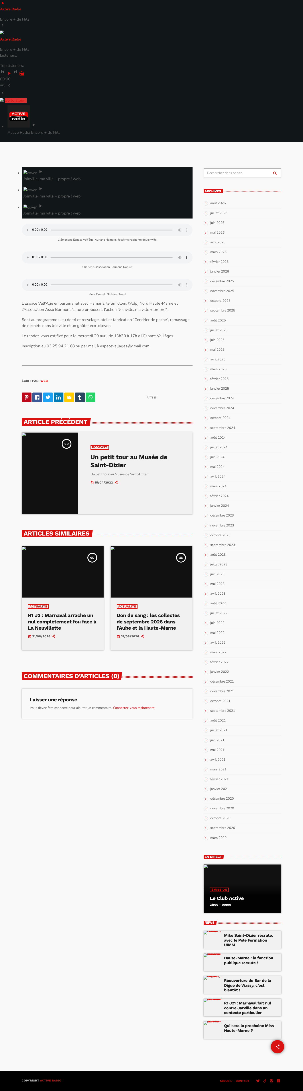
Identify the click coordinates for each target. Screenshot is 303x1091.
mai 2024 (217, 467)
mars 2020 (218, 838)
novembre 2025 (222, 291)
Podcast (99, 447)
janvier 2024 (219, 506)
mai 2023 (217, 584)
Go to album (16, 100)
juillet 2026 (218, 213)
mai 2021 (217, 750)
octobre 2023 (220, 535)
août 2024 (218, 437)
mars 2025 (218, 369)
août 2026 (218, 203)
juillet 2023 (218, 564)
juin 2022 (217, 623)
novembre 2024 (222, 408)
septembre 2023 (222, 545)
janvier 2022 (219, 672)
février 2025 (219, 379)
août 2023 (218, 555)
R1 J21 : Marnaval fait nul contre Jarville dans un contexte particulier (247, 1008)
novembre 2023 (222, 525)
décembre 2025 (222, 281)
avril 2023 (218, 594)
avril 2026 (218, 242)
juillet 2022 (218, 613)
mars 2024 (218, 486)
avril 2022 (218, 642)
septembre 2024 (222, 428)
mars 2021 (218, 769)
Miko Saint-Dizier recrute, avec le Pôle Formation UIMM (248, 940)
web (44, 381)
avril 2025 (218, 359)
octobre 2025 (220, 301)
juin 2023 (217, 574)
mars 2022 (218, 652)
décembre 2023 (222, 515)
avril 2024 (218, 476)
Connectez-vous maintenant (133, 708)
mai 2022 (217, 633)
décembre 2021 (222, 681)
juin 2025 (217, 340)
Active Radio (50, 1080)
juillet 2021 (218, 730)
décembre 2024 (222, 398)
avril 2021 (218, 760)
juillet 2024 (218, 447)
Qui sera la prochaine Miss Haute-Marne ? (249, 1028)
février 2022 (219, 662)
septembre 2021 (222, 711)
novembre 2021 (222, 691)
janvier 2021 (219, 789)
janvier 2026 (219, 271)
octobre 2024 (220, 418)
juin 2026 (217, 223)
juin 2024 (217, 457)
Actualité (38, 606)
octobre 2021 (220, 701)
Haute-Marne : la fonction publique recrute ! (248, 960)
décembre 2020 (222, 799)
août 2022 (218, 603)
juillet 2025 (218, 330)
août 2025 (218, 320)
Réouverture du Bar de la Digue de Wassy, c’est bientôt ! (247, 985)
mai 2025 (217, 350)
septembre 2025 (222, 310)
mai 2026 (217, 232)
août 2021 (218, 720)
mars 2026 (218, 252)
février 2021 (219, 779)
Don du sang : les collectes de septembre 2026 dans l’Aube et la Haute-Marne (148, 622)
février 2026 (219, 262)
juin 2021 (217, 740)
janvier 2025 (219, 389)
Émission (219, 890)
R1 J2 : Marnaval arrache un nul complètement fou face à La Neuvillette (62, 622)
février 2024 (219, 496)
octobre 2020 (220, 818)
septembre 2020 (222, 828)
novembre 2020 (222, 808)
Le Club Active (227, 898)
